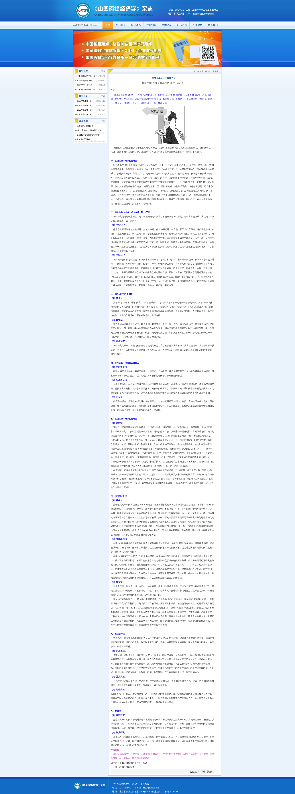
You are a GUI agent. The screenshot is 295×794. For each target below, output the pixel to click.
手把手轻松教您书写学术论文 (133, 762)
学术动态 (167, 25)
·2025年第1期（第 (83, 114)
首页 (107, 25)
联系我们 (213, 25)
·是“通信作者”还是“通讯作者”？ (88, 135)
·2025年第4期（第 (83, 101)
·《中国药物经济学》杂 (85, 76)
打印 (201, 771)
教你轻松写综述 (126, 767)
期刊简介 (121, 25)
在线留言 (197, 25)
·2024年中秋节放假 (84, 85)
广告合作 (182, 25)
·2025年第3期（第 (83, 105)
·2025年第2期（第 (83, 110)
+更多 (102, 71)
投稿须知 (151, 25)
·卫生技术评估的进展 (84, 126)
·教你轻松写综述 (83, 139)
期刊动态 (136, 25)
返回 (210, 771)
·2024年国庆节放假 (84, 81)
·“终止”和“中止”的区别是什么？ (88, 130)
